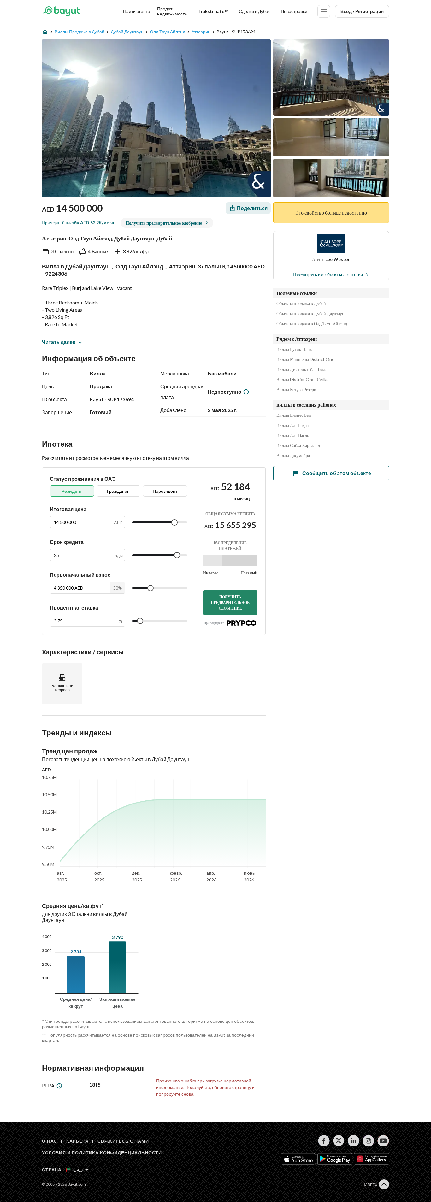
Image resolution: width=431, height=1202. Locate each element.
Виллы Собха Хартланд (298, 445)
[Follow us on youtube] (383, 1140)
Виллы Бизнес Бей (293, 415)
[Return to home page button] (61, 11)
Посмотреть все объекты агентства (328, 274)
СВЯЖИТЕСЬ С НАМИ (123, 1141)
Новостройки (294, 11)
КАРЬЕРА (77, 1141)
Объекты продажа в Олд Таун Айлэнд (311, 323)
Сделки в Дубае (255, 11)
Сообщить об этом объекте (336, 473)
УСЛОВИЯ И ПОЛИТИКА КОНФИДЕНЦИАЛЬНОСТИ (102, 1152)
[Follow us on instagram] (368, 1140)
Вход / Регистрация (362, 11)
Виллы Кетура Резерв (296, 389)
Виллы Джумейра (293, 455)
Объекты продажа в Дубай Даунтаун (310, 313)
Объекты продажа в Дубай (301, 303)
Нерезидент (165, 491)
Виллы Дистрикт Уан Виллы (303, 369)
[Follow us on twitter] (339, 1140)
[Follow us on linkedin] (353, 1140)
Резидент (72, 491)
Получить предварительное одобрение (230, 602)
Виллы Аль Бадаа (292, 425)
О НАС (49, 1141)
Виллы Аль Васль (292, 435)
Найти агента (136, 11)
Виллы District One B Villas (303, 379)
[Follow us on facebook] (324, 1140)
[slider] (174, 522)
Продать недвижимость (172, 11)
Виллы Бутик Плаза (294, 349)
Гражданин (118, 491)
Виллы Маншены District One (305, 359)
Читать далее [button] (58, 342)
